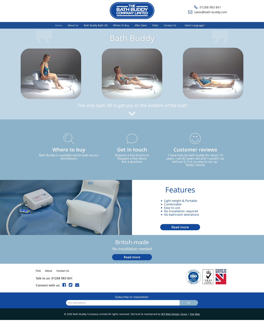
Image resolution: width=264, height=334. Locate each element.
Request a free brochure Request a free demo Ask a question (132, 155)
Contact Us (62, 270)
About (48, 270)
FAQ (38, 270)
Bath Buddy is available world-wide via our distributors (69, 153)
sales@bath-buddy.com (210, 12)
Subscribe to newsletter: (132, 297)
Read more (180, 227)
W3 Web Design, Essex (174, 314)
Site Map (195, 314)
